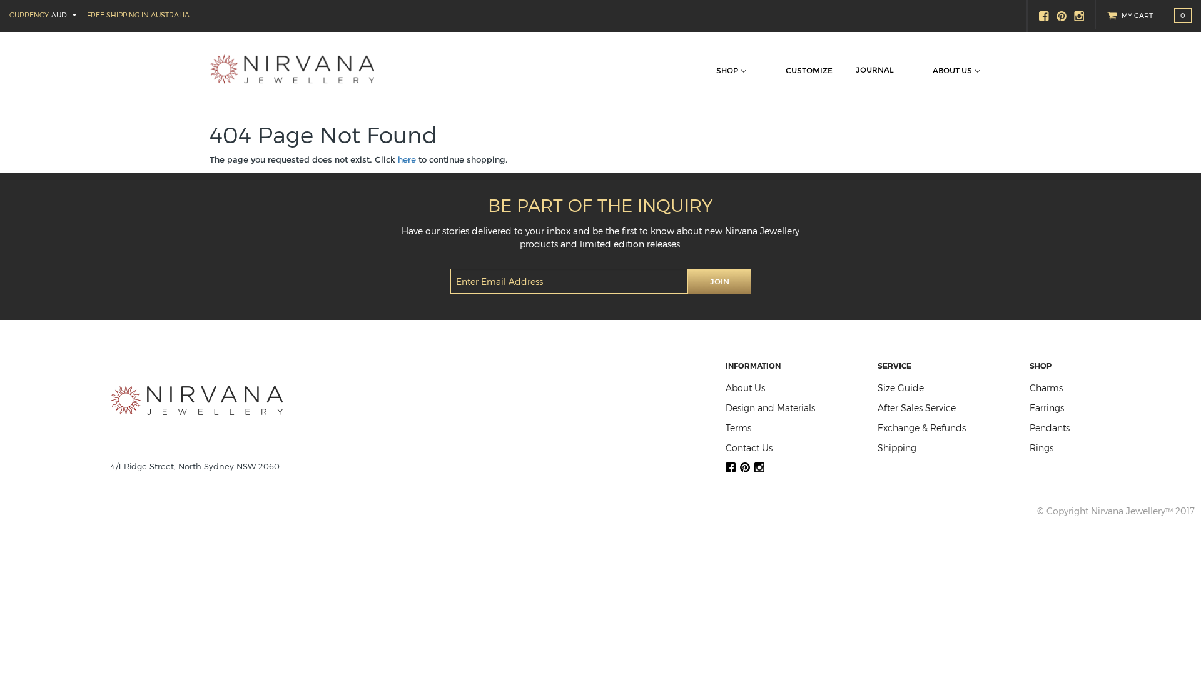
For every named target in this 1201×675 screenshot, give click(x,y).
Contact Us (749, 447)
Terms (738, 427)
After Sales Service (917, 407)
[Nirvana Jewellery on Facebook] (1044, 17)
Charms (1046, 387)
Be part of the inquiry (600, 205)
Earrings (1047, 407)
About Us (745, 387)
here (407, 159)
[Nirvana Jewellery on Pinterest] (1062, 17)
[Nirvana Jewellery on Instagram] (1079, 17)
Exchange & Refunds (922, 427)
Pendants (1050, 427)
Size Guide (901, 387)
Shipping (897, 447)
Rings (1041, 447)
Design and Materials (770, 407)
